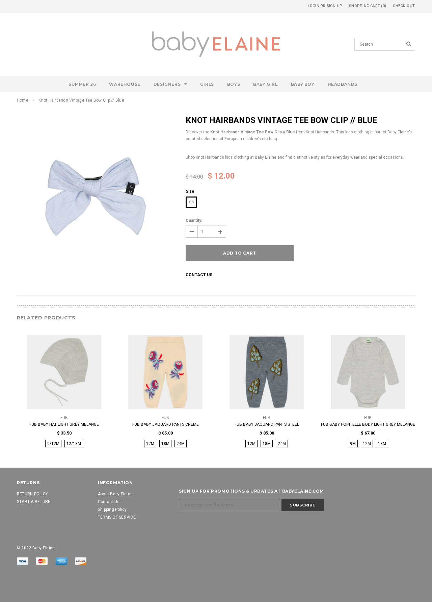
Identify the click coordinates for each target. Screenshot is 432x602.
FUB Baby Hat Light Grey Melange (64, 424)
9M (353, 443)
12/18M (73, 443)
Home (22, 100)
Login (313, 6)
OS (191, 202)
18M (165, 443)
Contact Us (199, 274)
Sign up (335, 6)
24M (181, 443)
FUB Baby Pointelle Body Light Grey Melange (368, 424)
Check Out (404, 6)
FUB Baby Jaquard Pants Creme (165, 424)
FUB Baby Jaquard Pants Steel (267, 424)
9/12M (53, 443)
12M (150, 443)
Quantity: (194, 220)
